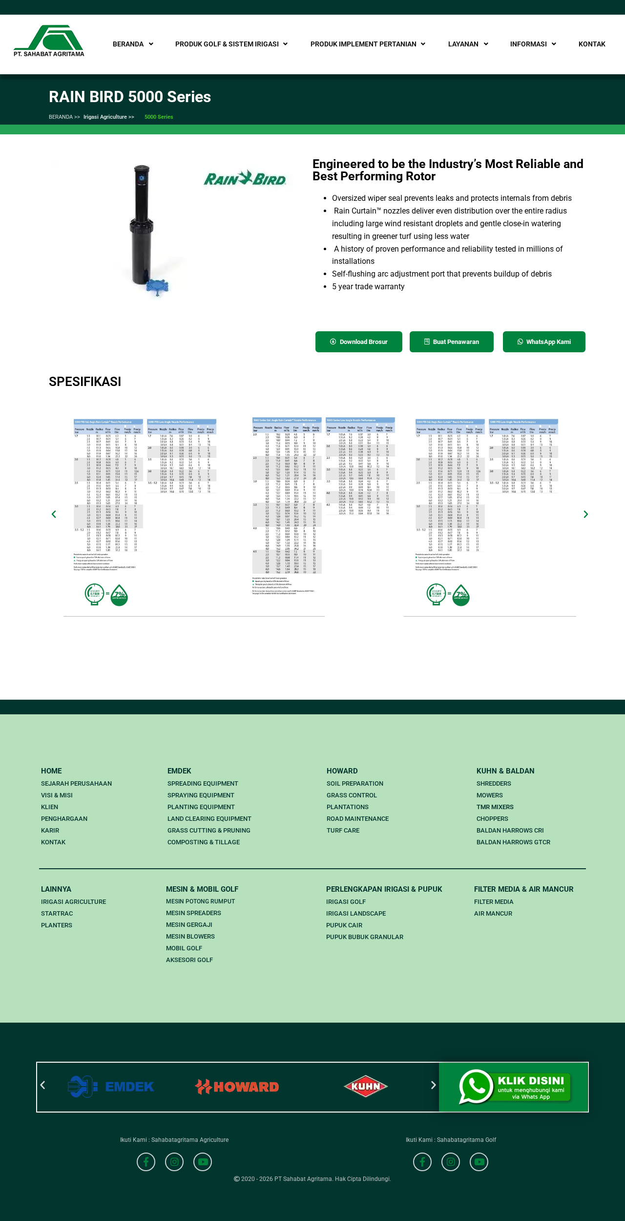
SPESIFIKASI (85, 381)
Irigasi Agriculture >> (108, 117)
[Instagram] (174, 1162)
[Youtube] (202, 1162)
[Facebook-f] (146, 1162)
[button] (54, 514)
